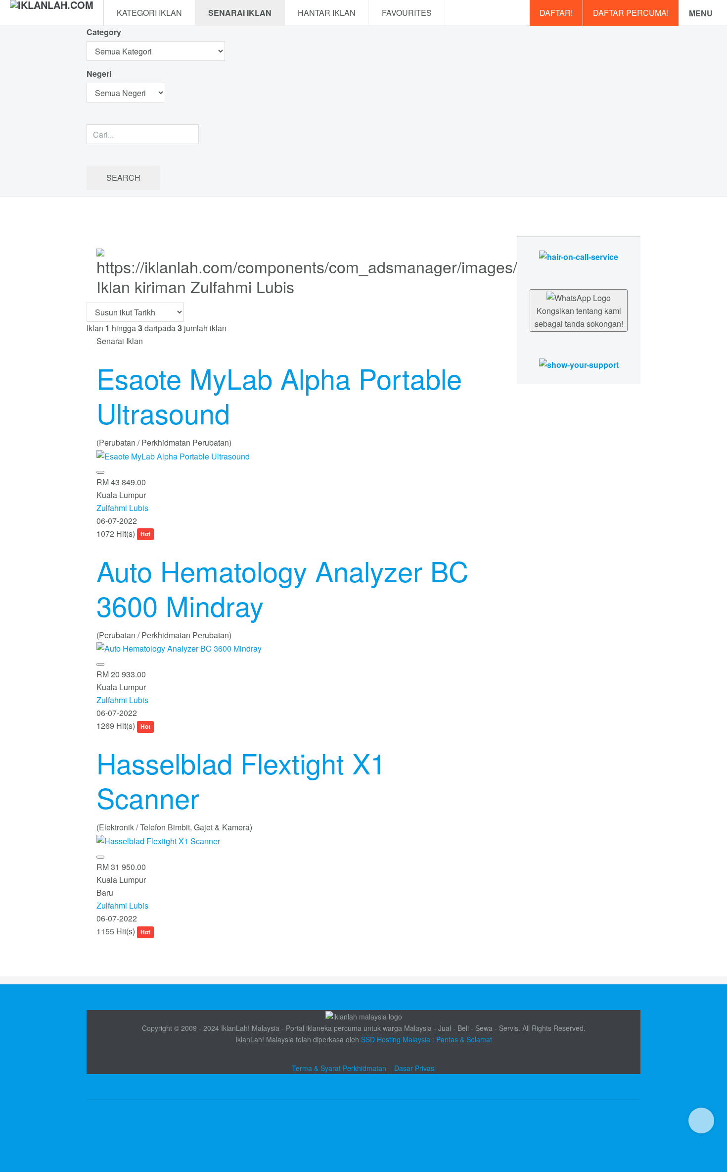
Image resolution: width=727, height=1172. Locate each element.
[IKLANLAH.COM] (51, 13)
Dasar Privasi (415, 1068)
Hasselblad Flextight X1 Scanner (241, 780)
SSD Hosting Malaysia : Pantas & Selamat (426, 1039)
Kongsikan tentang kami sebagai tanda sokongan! (579, 317)
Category (104, 32)
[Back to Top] (701, 1120)
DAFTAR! (556, 12)
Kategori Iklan (149, 12)
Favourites (407, 12)
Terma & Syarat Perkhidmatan (339, 1068)
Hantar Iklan (327, 12)
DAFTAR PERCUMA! (631, 12)
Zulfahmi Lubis (122, 507)
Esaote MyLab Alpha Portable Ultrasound (279, 395)
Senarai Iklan (240, 12)
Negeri (100, 73)
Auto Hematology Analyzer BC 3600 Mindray (282, 588)
